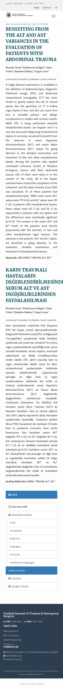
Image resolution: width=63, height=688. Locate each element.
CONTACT (47, 7)
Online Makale (36, 683)
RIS (13, 522)
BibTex (15, 538)
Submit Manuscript (12, 639)
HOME (36, 7)
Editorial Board (10, 631)
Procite (15, 554)
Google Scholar (20, 586)
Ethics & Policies (11, 635)
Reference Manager (23, 562)
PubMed (16, 578)
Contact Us (8, 644)
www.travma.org (14, 659)
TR (56, 7)
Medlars (16, 546)
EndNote (16, 530)
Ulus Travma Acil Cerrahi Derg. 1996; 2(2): (23, 24)
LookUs (23, 683)
